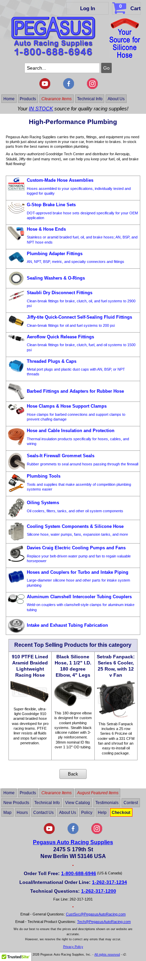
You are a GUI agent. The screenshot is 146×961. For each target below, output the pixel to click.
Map (7, 812)
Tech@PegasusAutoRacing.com (104, 922)
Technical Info (90, 98)
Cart (130, 7)
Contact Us (43, 812)
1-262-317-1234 (109, 882)
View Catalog (77, 802)
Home (9, 98)
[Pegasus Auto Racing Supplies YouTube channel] (44, 88)
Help (102, 812)
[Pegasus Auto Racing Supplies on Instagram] (92, 88)
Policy (86, 812)
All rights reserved (107, 954)
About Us (116, 98)
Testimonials (106, 802)
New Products (16, 802)
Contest (131, 802)
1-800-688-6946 (78, 873)
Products (28, 98)
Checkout (121, 812)
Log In (87, 8)
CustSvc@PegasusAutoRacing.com (96, 914)
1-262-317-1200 (98, 891)
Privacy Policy (73, 946)
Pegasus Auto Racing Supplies (73, 842)
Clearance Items (56, 98)
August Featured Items (97, 792)
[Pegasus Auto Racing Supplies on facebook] (68, 88)
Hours (22, 812)
